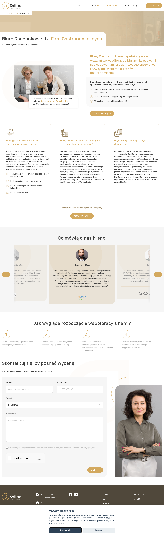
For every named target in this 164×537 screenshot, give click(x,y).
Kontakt (152, 5)
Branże (110, 5)
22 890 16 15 (45, 503)
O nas (78, 5)
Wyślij (93, 470)
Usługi (93, 5)
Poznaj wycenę (100, 113)
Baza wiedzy (131, 5)
